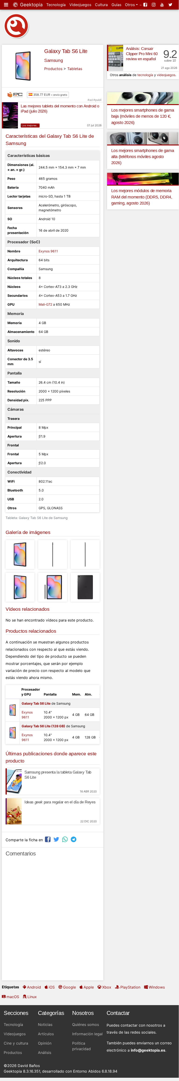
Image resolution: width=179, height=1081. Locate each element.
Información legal (87, 1034)
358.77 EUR (49, 94)
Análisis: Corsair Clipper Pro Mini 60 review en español (141, 53)
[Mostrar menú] (6, 4)
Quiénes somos (85, 1024)
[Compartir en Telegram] (74, 839)
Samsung (53, 60)
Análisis (44, 1052)
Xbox (106, 987)
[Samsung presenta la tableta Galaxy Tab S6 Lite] (14, 781)
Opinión (44, 1043)
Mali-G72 (45, 304)
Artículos (46, 1034)
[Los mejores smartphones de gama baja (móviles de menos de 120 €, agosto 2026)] (143, 97)
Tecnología (56, 4)
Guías (116, 4)
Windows (157, 987)
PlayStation (130, 987)
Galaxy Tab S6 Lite (66, 51)
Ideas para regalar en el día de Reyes (59, 802)
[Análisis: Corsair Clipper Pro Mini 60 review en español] (115, 58)
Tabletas (74, 68)
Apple (89, 987)
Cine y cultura (16, 1043)
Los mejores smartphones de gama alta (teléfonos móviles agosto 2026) (142, 156)
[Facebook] (146, 4)
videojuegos (166, 75)
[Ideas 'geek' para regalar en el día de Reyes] (14, 811)
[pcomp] (16, 94)
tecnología (145, 75)
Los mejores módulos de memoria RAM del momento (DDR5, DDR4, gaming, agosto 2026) (141, 196)
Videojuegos (80, 4)
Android (34, 987)
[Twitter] (171, 4)
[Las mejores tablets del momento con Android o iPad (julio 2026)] (10, 115)
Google (69, 987)
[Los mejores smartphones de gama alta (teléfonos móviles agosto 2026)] (143, 138)
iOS (52, 987)
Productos (53, 68)
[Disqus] (53, 920)
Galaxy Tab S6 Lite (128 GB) (43, 726)
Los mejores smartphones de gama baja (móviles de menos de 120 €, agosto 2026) (142, 116)
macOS (13, 996)
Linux (32, 996)
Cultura (101, 4)
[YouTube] (162, 4)
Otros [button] (130, 4)
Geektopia (31, 4)
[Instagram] (154, 4)
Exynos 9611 (48, 251)
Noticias (45, 1024)
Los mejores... (30, 125)
